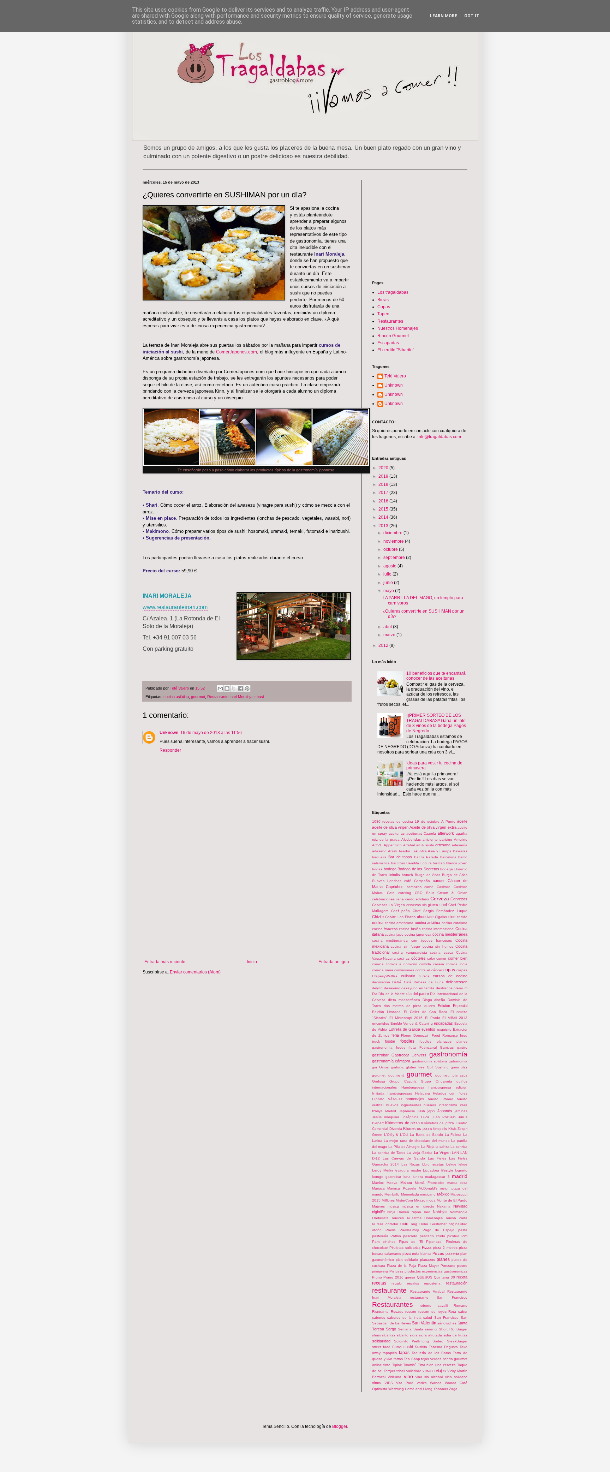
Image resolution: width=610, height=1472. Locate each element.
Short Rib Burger (453, 1329)
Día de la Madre (391, 994)
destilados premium (452, 988)
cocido (462, 917)
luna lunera (413, 1177)
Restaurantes (390, 321)
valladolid (413, 1371)
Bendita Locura (419, 863)
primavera (380, 1271)
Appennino (393, 845)
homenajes (415, 1099)
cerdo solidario (417, 899)
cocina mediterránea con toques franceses (412, 940)
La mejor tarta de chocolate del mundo (416, 1141)
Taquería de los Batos (431, 1353)
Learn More (443, 15)
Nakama (443, 1206)
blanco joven (456, 863)
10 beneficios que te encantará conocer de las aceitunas (436, 676)
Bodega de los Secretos (418, 869)
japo (431, 1111)
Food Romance (445, 1035)
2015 (383, 509)
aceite (462, 821)
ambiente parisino (437, 839)
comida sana (382, 970)
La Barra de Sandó (426, 1135)
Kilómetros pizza (417, 1128)
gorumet (378, 1075)
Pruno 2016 (393, 1277)
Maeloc (378, 1183)
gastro (462, 1047)
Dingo (427, 1000)
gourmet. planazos (451, 1075)
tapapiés (390, 1353)
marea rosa (457, 1183)
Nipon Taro (421, 1212)
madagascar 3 (437, 1177)
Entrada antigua (333, 961)
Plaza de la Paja (401, 1266)
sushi (408, 1347)
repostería (432, 1283)
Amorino (460, 839)
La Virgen (442, 1152)
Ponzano (448, 1266)
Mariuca (378, 1188)
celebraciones (383, 899)
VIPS (388, 1383)
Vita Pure (404, 1383)
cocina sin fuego (405, 946)
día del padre (417, 993)
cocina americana (399, 923)
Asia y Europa (439, 851)
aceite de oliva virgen (390, 827)
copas (449, 969)
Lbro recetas (433, 1164)
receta (461, 1277)
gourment (396, 1075)
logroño (461, 1170)
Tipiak (397, 1365)
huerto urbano (441, 1099)
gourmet (198, 697)
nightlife (378, 1212)
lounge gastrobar (386, 1177)
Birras (383, 299)
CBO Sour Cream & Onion (441, 893)
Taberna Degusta (443, 1347)
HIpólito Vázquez (387, 1099)
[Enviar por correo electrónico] (220, 688)
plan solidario (407, 1260)
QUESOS (424, 1277)
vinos (376, 1383)
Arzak (392, 851)
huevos (392, 1105)
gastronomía (448, 1054)
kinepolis (440, 1129)
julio (388, 574)
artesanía (459, 845)
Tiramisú (410, 1365)
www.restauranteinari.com (175, 607)
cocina (377, 922)
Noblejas (440, 1212)
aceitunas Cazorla (421, 833)
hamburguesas (400, 1093)
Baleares (460, 851)
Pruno (377, 1277)
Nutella (377, 1224)
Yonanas (440, 1389)
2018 (383, 484)
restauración (456, 1283)
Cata (391, 893)
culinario (408, 976)
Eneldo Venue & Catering (411, 1023)
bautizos (398, 863)
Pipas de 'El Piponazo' (420, 1242)
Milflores (388, 1200)
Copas (383, 306)
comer (441, 958)
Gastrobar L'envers (409, 1055)
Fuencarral (428, 1047)
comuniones (404, 970)
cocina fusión (409, 929)
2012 (383, 645)
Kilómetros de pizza (402, 1123)
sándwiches (446, 1323)
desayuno (392, 988)
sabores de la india (404, 1317)
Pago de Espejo (439, 1230)
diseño (439, 1000)
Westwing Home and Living (410, 1389)
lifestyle (447, 1170)
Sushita (421, 1347)
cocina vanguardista (409, 952)
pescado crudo (432, 1236)
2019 (383, 476)
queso (410, 1277)
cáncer (439, 880)
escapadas (443, 1023)
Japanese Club (412, 1111)
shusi (259, 697)
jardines (461, 1111)
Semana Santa (410, 1329)
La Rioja (428, 1147)
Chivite (378, 916)
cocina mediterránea (449, 934)
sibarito (402, 1335)
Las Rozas (410, 1164)
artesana (442, 845)
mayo (389, 590)
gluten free (415, 1067)
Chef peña (400, 911)
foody (400, 1047)
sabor (462, 1311)
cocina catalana (455, 923)
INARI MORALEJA (167, 596)
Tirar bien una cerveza (437, 1365)
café (407, 881)
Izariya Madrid (384, 1111)
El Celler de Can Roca (426, 1012)
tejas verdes (431, 1359)
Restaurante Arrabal (427, 1291)
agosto (390, 566)
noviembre (394, 541)
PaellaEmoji (409, 1230)
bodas (377, 869)
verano (429, 1371)
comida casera (431, 964)
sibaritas (388, 1335)
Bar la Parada (426, 857)
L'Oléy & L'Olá (396, 1135)
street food (381, 1347)
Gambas (447, 1047)
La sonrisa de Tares (388, 1153)
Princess (396, 1271)
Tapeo (383, 313)
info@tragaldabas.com (439, 436)
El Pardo (432, 1018)
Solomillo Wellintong (411, 1341)
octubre (391, 549)
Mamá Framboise (429, 1183)
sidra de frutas (455, 1335)
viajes (441, 1371)
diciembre (393, 532)
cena (400, 899)
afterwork (446, 833)
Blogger (339, 1426)
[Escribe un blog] (227, 688)
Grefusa (378, 1081)
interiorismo (448, 1105)
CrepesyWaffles (384, 976)
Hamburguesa (412, 1087)
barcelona (448, 857)
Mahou (406, 1182)
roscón (410, 1311)
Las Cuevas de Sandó (404, 1158)
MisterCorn (404, 1200)
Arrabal (409, 845)
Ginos (384, 1067)
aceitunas (397, 833)
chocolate (425, 916)
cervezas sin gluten (422, 905)
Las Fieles (437, 1158)
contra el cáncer (428, 970)
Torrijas (389, 1371)
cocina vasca (441, 952)
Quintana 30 (444, 1277)
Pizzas (438, 1253)
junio (388, 582)
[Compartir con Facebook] (240, 688)
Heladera (422, 1093)
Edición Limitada (386, 1012)
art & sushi (425, 845)
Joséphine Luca (415, 1117)
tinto (386, 1365)
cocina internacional (438, 929)
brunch (407, 875)
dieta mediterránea (404, 1000)
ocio (404, 1223)
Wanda (436, 1383)
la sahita (442, 1147)
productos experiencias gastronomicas (436, 1271)
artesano (379, 851)
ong (414, 1224)
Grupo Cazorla (402, 1081)
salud (427, 1317)
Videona (394, 1377)
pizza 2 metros (445, 1248)
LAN (455, 1153)
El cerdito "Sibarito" (395, 349)
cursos (424, 976)
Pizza (426, 1247)
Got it (471, 15)
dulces (429, 1006)
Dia (374, 994)
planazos (427, 1260)
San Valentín (424, 1323)
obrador (391, 1224)
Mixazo (419, 1200)
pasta (462, 1230)
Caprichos (394, 886)
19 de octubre (427, 821)
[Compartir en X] (233, 688)
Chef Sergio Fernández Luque (440, 911)
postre (462, 1266)
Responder (170, 750)
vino (408, 1376)
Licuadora (431, 1170)
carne (428, 887)
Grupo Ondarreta (436, 1081)
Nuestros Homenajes (397, 328)
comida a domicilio (401, 964)
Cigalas (441, 917)
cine (451, 916)
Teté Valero (395, 376)
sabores (378, 1317)
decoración (381, 982)
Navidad (460, 1206)
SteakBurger (457, 1341)
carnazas (414, 887)
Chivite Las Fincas (400, 917)
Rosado (397, 1311)
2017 (383, 492)
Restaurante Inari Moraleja (229, 697)
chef (443, 904)
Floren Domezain (415, 1035)
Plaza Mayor (428, 1266)
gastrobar (380, 1055)
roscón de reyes (432, 1311)
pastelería (380, 1236)
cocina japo (394, 934)
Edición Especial (452, 1005)
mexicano (428, 1194)
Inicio (252, 961)
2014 (383, 517)
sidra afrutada (430, 1335)
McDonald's (428, 1188)
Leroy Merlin (382, 1170)
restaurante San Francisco (439, 1297)
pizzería (452, 1253)
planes (443, 1259)
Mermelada (410, 1194)
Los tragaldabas (392, 292)
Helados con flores (450, 1093)
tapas (404, 1352)
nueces (398, 1218)
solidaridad (381, 1341)
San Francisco (446, 1317)
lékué (463, 1164)
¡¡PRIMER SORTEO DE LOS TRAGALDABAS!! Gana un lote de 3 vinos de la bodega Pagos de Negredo (436, 723)
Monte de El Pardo (452, 1200)
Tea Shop (412, 1359)
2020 (383, 467)
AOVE (377, 845)
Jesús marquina (385, 1117)
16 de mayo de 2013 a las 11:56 (211, 732)
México (443, 1194)
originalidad (458, 1224)
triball (400, 1371)
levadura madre (408, 1170)
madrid (459, 1176)
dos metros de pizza (403, 1006)
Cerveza (439, 898)
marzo (389, 634)
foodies (407, 1041)
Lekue (451, 1164)
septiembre (394, 557)
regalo (396, 1283)
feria (395, 1035)
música (393, 1206)
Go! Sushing (437, 1067)
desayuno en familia (418, 988)
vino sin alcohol (429, 1377)
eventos (428, 1029)
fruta (412, 1047)
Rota (452, 1311)
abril (388, 626)
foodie (390, 1041)
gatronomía (458, 1061)
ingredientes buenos (418, 1105)
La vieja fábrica (419, 1153)
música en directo (418, 1206)
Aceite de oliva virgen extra (432, 827)
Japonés (444, 1111)
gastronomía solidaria (429, 1061)
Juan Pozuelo (444, 1117)
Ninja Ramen (398, 1212)
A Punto (448, 821)
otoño (377, 1230)
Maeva (392, 1183)
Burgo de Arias (427, 875)
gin (374, 1067)
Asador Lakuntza (413, 851)
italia (463, 1105)
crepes (461, 970)
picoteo (453, 1236)
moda (431, 1200)
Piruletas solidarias (404, 1248)
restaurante (389, 1290)
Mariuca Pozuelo (401, 1188)
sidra (414, 1335)
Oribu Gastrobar (433, 1224)
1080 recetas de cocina (392, 821)
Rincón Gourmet (393, 335)
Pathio (395, 1236)
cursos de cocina (450, 976)
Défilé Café (401, 982)
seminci (431, 1329)
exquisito (444, 1029)
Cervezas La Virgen (388, 905)
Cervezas (458, 899)
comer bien (457, 958)
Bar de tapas (400, 857)
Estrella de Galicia (404, 1029)
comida (378, 964)
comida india (456, 964)
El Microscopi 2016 (406, 1018)
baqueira (379, 857)
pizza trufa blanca (417, 1254)
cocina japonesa (418, 934)
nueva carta (456, 1218)
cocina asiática (176, 697)
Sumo (397, 1347)
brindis (394, 874)
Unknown (169, 732)
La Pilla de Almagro (404, 1147)
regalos (413, 1283)
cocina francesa (385, 929)
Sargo (391, 1329)
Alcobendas (411, 839)
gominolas (459, 1067)
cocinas (403, 958)
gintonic (397, 1067)
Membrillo (392, 1194)
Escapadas (388, 342)
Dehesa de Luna (429, 982)
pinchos (389, 1242)
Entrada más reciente (164, 961)
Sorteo (437, 1341)
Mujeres (378, 1206)
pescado (410, 1236)
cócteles (418, 958)
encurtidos (380, 1023)
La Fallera (453, 1135)
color (431, 958)
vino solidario (456, 1377)
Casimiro (443, 887)
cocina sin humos (438, 946)
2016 (383, 501)
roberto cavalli (433, 1305)
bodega (390, 869)
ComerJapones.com (236, 351)
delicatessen (456, 982)
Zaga (453, 1389)
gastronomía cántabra (391, 1061)
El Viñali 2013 (454, 1018)
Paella (390, 1230)
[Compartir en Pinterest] (247, 688)
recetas (379, 1283)
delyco (377, 988)
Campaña (422, 881)
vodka (422, 1383)
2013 (383, 525)
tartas (398, 1359)
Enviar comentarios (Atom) (195, 972)
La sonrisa (458, 1147)
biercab (439, 863)
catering (404, 893)
